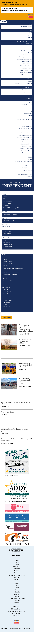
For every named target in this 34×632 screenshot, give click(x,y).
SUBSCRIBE (7, 317)
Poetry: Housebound (8, 412)
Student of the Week (8, 203)
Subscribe (17, 577)
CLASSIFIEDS (6, 229)
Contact (30, 30)
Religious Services (8, 244)
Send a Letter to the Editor (25, 55)
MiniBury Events (7, 246)
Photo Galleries (7, 201)
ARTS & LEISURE (7, 224)
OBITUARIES (6, 227)
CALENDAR (5, 237)
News (17, 560)
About (30, 24)
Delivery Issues (28, 35)
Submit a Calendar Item (26, 70)
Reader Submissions (27, 48)
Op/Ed (17, 564)
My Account (29, 98)
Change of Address (27, 63)
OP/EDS (4, 218)
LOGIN (3, 22)
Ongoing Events (7, 240)
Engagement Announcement (24, 59)
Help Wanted (7, 231)
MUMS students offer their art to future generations (14, 430)
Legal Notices (7, 233)
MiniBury (5, 205)
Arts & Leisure (16, 566)
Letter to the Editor (8, 220)
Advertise (29, 79)
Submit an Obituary (27, 68)
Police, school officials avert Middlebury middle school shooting (17, 439)
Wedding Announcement (25, 57)
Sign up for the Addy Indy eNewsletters (15, 4)
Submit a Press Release (26, 72)
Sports (17, 562)
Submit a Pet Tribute (26, 75)
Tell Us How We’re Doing (25, 50)
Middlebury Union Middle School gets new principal (15, 403)
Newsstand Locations (26, 26)
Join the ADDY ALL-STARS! (24, 41)
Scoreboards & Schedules (10, 214)
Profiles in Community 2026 (24, 96)
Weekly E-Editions (27, 90)
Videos (5, 199)
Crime (5, 196)
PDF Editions (28, 87)
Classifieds (17, 571)
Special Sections (28, 92)
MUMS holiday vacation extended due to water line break (25, 380)
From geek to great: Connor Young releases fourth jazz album (26, 328)
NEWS (4, 194)
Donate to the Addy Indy (10, 2)
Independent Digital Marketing (23, 83)
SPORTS (4, 212)
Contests (29, 46)
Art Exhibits (6, 242)
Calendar (17, 573)
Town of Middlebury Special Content (13, 208)
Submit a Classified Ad (26, 66)
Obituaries (17, 569)
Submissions (29, 43)
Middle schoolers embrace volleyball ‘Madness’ (25, 365)
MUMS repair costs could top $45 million (25, 341)
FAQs (30, 33)
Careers (30, 37)
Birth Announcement (26, 61)
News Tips (29, 52)
